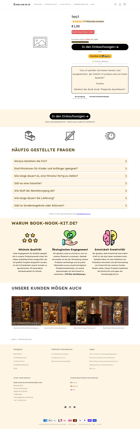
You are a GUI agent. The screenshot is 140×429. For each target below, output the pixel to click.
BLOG (15, 368)
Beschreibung (80, 96)
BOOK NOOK (18, 354)
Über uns (92, 368)
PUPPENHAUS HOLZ (20, 358)
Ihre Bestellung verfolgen (59, 354)
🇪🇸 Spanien (74, 386)
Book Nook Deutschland (49, 424)
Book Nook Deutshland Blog (60, 361)
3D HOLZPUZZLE (19, 361)
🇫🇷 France (73, 382)
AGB (94, 424)
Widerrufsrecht (72, 424)
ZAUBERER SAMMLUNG (21, 365)
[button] (115, 4)
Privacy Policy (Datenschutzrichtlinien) (102, 358)
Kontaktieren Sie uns (83, 214)
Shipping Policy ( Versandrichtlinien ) (101, 365)
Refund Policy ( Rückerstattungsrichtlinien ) (103, 361)
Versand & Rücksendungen (99, 96)
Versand (99, 424)
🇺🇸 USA (72, 390)
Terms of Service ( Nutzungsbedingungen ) (103, 354)
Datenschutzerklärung (85, 424)
